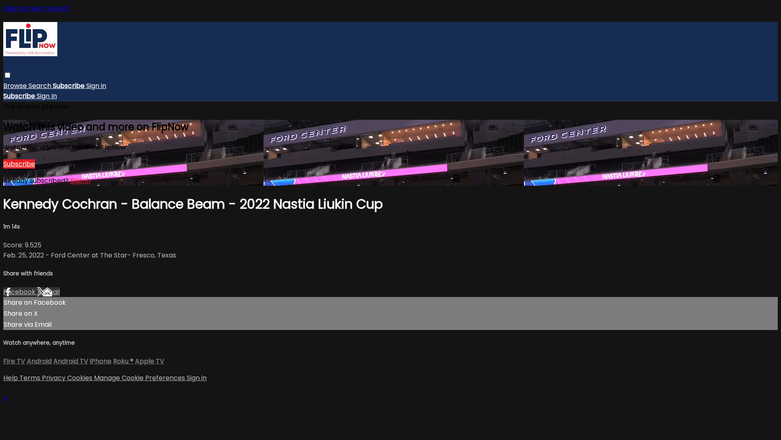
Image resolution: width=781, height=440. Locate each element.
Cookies (80, 378)
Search (40, 85)
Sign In (47, 96)
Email (51, 292)
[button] (7, 75)
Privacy (54, 378)
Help (11, 378)
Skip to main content (36, 8)
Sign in (96, 85)
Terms (31, 378)
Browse (15, 85)
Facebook (20, 292)
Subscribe (19, 164)
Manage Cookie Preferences (140, 378)
